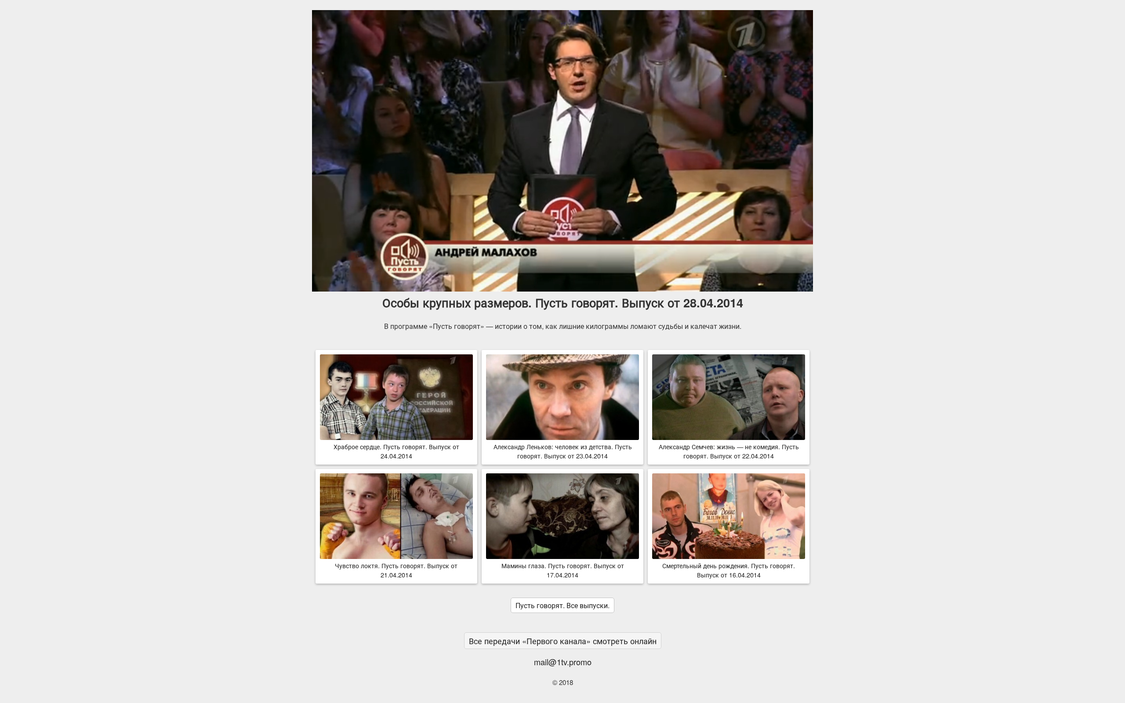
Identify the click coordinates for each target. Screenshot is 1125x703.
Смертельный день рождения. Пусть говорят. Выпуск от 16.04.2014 (728, 570)
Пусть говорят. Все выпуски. (562, 605)
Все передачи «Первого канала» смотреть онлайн (563, 640)
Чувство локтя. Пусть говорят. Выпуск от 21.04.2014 (396, 570)
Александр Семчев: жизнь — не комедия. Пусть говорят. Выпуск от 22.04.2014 (729, 451)
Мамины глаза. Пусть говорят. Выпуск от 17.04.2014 (562, 570)
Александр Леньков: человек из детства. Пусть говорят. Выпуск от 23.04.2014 (563, 451)
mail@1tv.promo (563, 661)
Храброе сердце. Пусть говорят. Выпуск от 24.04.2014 (396, 451)
